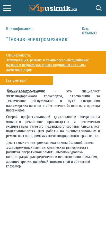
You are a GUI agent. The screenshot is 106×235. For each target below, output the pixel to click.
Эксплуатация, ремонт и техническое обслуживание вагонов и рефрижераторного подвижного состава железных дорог (47, 65)
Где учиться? (16, 80)
